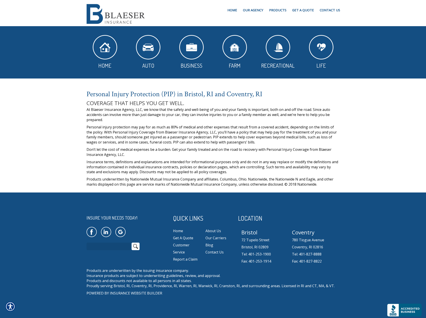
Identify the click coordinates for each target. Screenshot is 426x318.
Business (191, 65)
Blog (209, 245)
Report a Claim (185, 259)
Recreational (278, 65)
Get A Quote (183, 238)
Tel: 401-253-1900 (256, 254)
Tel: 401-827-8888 (306, 254)
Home (104, 65)
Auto (148, 65)
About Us (213, 230)
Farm (235, 65)
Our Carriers (215, 238)
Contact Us (214, 252)
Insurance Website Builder (136, 293)
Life (321, 65)
